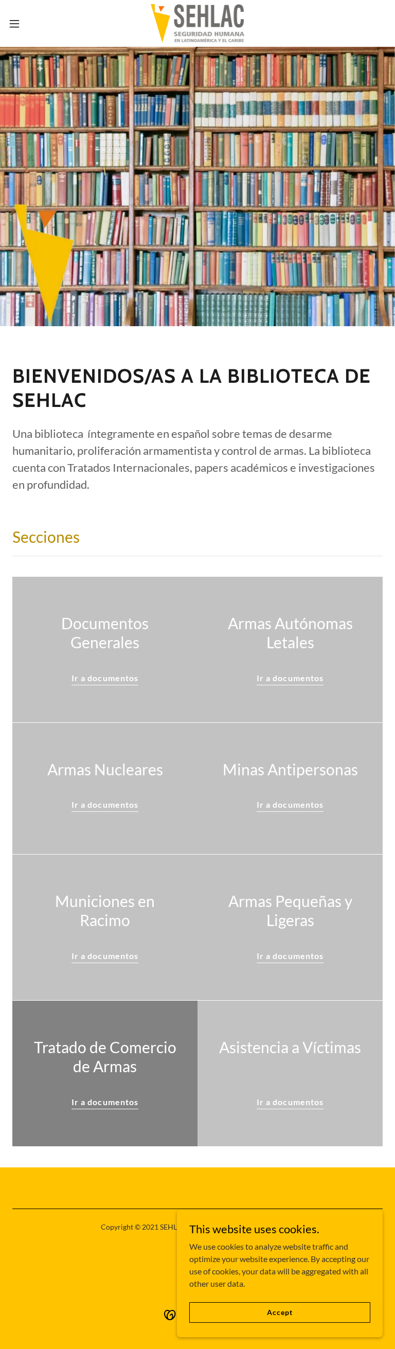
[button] (33, 23)
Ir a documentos (104, 678)
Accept (279, 1312)
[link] (197, 23)
